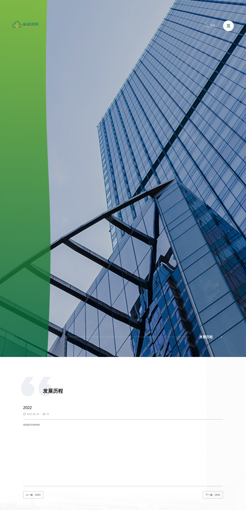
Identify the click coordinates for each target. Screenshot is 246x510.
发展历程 (211, 337)
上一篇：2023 (33, 494)
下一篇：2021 (213, 494)
